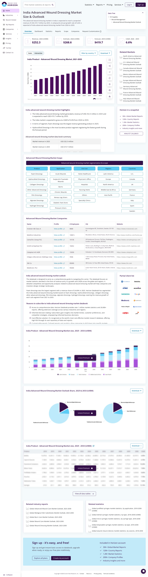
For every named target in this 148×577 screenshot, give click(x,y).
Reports (99, 5)
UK (132, 184)
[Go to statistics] (93, 446)
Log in (129, 4)
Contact (82, 573)
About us (88, 573)
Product (37, 169)
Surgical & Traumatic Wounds (60, 180)
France (132, 195)
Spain (132, 206)
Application (61, 169)
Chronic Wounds (61, 192)
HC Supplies (114, 17)
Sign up (141, 4)
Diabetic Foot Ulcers (61, 203)
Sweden (132, 211)
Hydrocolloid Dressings (36, 179)
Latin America (108, 174)
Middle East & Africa (108, 190)
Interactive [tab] (38, 53)
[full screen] (109, 59)
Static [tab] (30, 53)
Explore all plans (41, 558)
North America (108, 184)
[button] (113, 17)
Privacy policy (98, 573)
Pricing (109, 5)
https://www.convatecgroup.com (128, 240)
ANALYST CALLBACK (131, 133)
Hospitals (84, 184)
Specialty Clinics (84, 200)
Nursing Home (84, 190)
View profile (58, 229)
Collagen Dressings (37, 184)
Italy (132, 200)
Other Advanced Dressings (37, 190)
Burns (61, 187)
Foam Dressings (37, 174)
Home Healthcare (84, 174)
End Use (85, 169)
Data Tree (111, 13)
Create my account (61, 558)
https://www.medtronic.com (127, 268)
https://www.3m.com (124, 263)
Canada (132, 179)
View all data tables (83, 493)
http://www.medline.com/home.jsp (129, 235)
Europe (108, 179)
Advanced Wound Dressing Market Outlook (127, 22)
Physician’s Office (84, 179)
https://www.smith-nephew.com (128, 246)
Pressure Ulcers (60, 208)
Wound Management (118, 19)
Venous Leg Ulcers (60, 197)
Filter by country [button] (87, 53)
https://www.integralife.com (127, 257)
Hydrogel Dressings (37, 206)
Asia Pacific (108, 195)
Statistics (88, 5)
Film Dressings (37, 195)
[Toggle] (108, 17)
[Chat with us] (143, 571)
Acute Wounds (60, 174)
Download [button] (104, 53)
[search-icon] (52, 5)
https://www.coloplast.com (126, 252)
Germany (132, 190)
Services (118, 5)
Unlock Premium (84, 358)
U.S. (132, 174)
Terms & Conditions (109, 573)
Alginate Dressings (37, 200)
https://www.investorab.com (127, 229)
